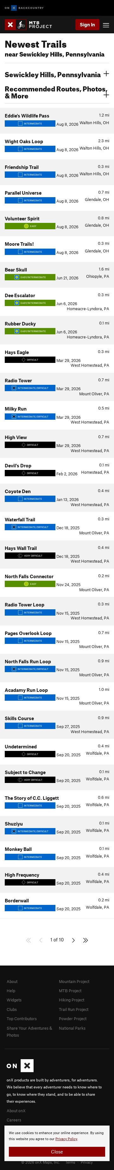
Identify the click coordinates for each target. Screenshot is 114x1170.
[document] (57, 1143)
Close (57, 1151)
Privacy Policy (66, 1139)
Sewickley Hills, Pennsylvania (53, 73)
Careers (14, 1119)
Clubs (12, 1009)
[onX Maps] (20, 1070)
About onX (16, 1110)
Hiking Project (71, 999)
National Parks (72, 1028)
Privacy (87, 1162)
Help (11, 990)
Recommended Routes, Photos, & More (56, 91)
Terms (70, 1162)
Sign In (87, 24)
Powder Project (72, 1018)
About (12, 981)
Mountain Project (74, 981)
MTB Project (70, 990)
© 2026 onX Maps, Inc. (40, 1162)
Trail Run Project (73, 1009)
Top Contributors (22, 1018)
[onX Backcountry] (24, 8)
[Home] (31, 24)
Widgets (14, 999)
